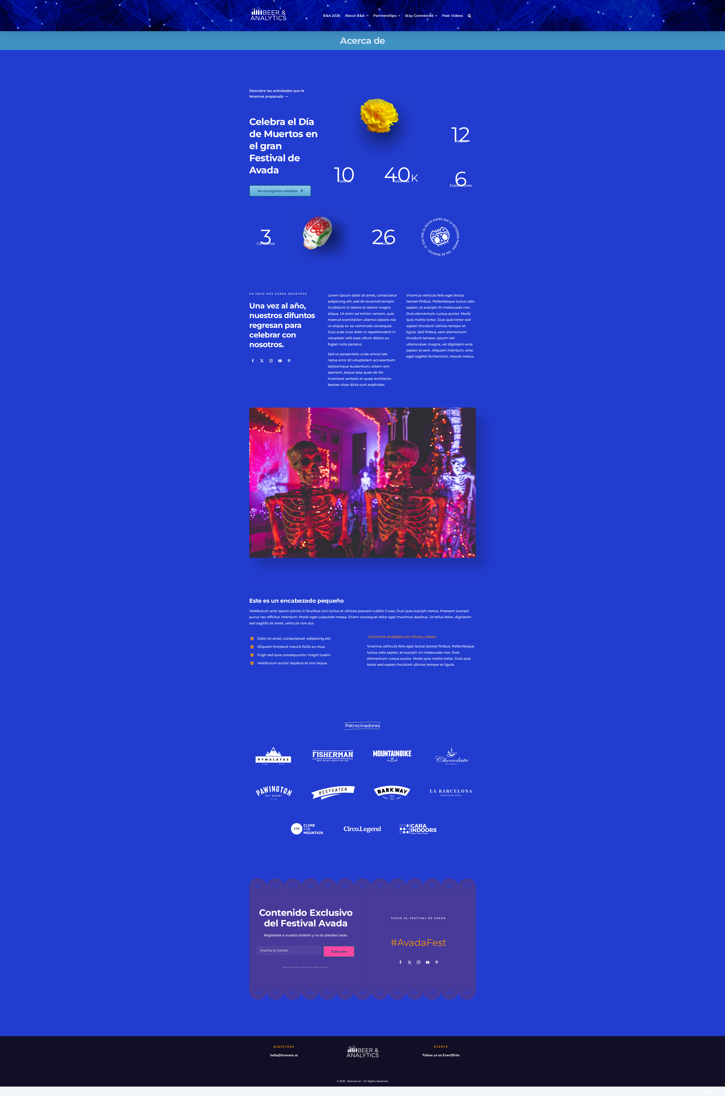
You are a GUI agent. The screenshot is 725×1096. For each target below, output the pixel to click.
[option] (713, 1092)
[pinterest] (289, 360)
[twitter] (261, 360)
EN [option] (713, 1092)
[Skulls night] (362, 409)
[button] (469, 15)
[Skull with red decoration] (322, 206)
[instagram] (271, 360)
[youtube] (280, 360)
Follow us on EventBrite (441, 1055)
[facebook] (252, 360)
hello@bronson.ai (284, 1055)
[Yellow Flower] (382, 90)
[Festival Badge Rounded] (440, 220)
